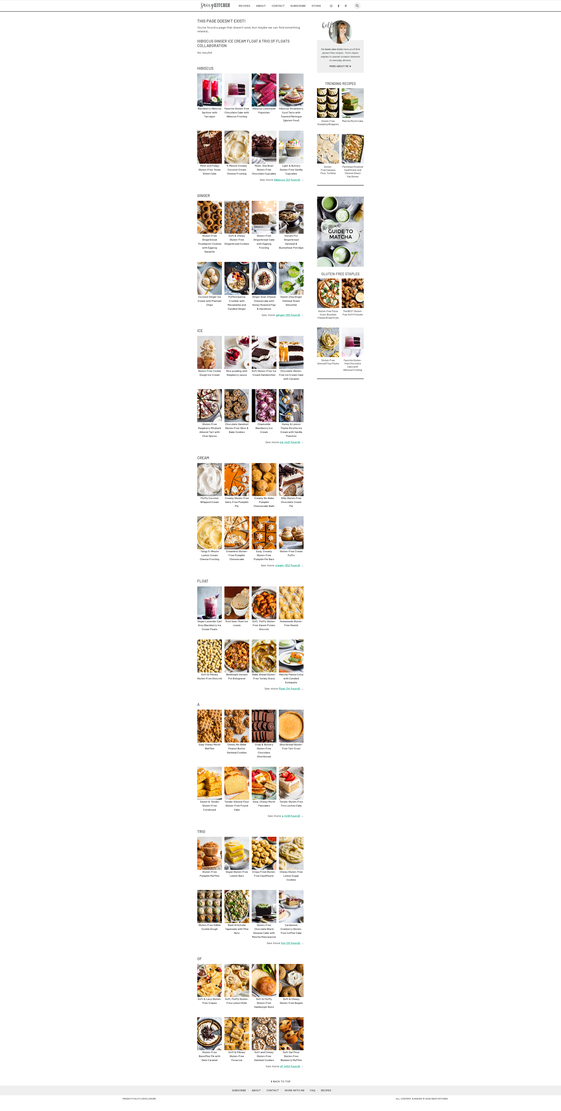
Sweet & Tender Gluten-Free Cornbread (209, 805)
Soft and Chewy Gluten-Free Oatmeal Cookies (264, 1056)
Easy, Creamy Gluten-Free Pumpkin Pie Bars (264, 555)
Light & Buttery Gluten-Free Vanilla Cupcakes (291, 169)
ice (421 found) (290, 442)
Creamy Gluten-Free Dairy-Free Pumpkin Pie (237, 501)
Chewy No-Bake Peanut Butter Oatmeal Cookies (237, 748)
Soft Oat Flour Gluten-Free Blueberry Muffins (291, 1056)
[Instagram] (331, 6)
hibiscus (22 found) (287, 180)
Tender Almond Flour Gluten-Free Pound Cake (236, 805)
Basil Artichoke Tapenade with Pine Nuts (237, 928)
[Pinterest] (346, 6)
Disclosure (149, 1098)
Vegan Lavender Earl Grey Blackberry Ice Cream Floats (209, 625)
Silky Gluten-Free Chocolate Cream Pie (291, 501)
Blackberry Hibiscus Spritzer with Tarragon (209, 112)
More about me (339, 66)
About (261, 5)
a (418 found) (291, 816)
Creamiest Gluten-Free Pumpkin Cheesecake (237, 555)
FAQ (312, 1090)
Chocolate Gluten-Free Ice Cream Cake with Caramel (291, 374)
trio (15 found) (290, 943)
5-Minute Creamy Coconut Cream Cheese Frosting (237, 169)
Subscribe (298, 5)
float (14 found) (289, 688)
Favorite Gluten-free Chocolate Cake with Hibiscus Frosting (237, 112)
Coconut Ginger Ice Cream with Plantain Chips (210, 300)
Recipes (244, 5)
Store (316, 5)
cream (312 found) (287, 565)
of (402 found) (290, 1066)
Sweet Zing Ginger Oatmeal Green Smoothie (291, 300)
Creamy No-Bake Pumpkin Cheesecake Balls (264, 501)
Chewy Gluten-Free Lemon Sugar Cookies (291, 875)
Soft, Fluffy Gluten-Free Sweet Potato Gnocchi (264, 625)
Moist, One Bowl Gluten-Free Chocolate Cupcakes (264, 169)
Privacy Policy (131, 1098)
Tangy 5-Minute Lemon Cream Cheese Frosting (209, 555)
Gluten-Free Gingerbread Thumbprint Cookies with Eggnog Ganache (209, 243)
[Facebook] (338, 6)
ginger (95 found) (288, 315)
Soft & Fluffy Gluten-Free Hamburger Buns (264, 1002)
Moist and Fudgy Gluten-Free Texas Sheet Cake (210, 169)
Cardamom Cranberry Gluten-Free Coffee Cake (291, 928)
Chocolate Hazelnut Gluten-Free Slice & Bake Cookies (237, 428)
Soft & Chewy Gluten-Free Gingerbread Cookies (236, 239)
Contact (278, 5)
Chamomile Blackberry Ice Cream (264, 428)
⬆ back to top (280, 1081)
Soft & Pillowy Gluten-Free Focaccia (236, 1056)
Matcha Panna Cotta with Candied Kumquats (291, 678)
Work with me (294, 1090)
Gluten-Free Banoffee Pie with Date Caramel (209, 1056)
